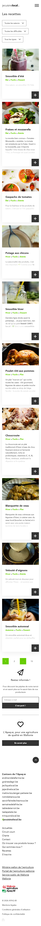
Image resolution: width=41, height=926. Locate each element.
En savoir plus (20, 743)
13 (32, 661)
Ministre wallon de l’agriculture (18, 867)
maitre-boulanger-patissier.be (17, 793)
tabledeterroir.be (10, 808)
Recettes (6, 850)
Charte (5, 835)
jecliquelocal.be (10, 785)
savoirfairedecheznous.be (15, 800)
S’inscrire (6, 854)
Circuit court (8, 832)
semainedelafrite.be (12, 804)
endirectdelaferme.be (13, 778)
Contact (6, 839)
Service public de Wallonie (15, 875)
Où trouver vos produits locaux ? (19, 843)
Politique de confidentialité (13, 914)
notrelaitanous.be (11, 797)
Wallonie (6, 878)
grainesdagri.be (10, 781)
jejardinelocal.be (10, 789)
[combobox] (14, 23)
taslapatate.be (9, 812)
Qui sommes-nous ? (12, 847)
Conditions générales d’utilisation (16, 909)
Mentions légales (9, 905)
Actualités (7, 828)
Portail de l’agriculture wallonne (18, 871)
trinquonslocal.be (11, 815)
